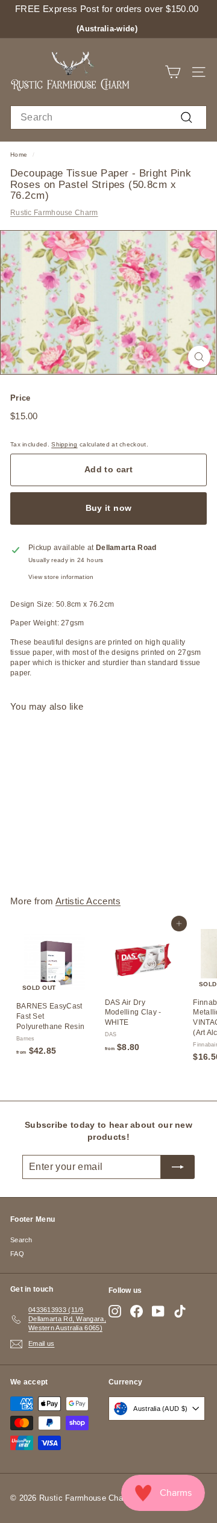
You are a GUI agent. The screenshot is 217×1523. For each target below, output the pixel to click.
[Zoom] (199, 357)
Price (20, 397)
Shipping (64, 444)
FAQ (17, 1253)
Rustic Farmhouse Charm (54, 212)
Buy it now (109, 508)
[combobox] (108, 117)
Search (21, 1239)
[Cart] (173, 72)
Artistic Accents (88, 901)
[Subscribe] (178, 1167)
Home (18, 154)
